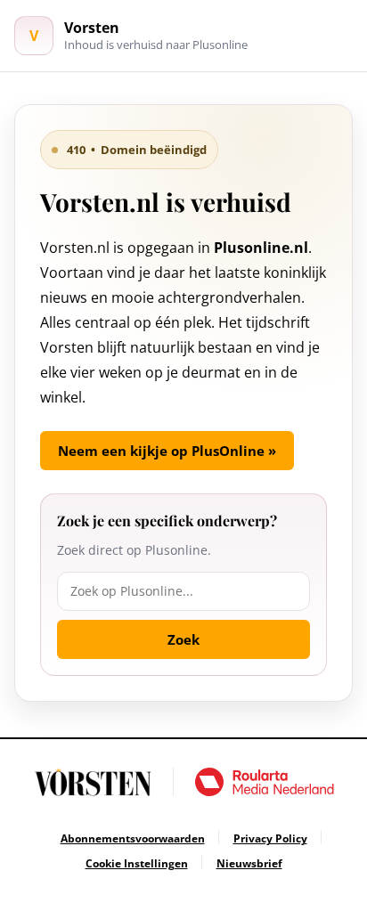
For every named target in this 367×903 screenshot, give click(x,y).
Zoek (183, 639)
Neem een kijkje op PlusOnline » (167, 451)
